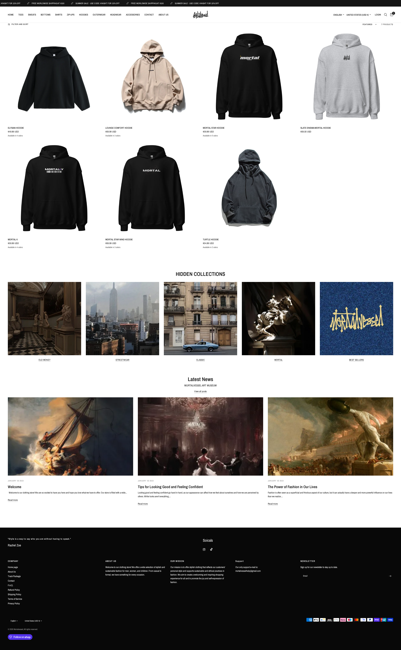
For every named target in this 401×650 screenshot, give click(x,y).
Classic (200, 360)
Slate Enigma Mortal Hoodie (315, 127)
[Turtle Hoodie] (249, 188)
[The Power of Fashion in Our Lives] (330, 436)
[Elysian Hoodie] (54, 76)
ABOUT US (163, 14)
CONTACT (149, 14)
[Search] (386, 15)
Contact (11, 580)
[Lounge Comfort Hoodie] (151, 76)
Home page (13, 567)
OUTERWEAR (99, 14)
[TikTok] (213, 549)
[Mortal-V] (54, 188)
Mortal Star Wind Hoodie (119, 239)
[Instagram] (206, 549)
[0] (391, 15)
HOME (11, 14)
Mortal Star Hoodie (213, 127)
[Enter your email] (390, 576)
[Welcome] (70, 436)
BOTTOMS (45, 14)
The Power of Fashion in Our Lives (292, 486)
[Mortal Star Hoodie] (249, 76)
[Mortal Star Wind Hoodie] (151, 188)
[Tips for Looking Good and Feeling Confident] (200, 436)
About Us (12, 571)
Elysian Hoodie (16, 127)
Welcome (14, 486)
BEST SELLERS (356, 360)
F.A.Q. (10, 585)
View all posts (200, 391)
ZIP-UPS (70, 14)
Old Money (45, 360)
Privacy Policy (14, 603)
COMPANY (13, 561)
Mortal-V (13, 239)
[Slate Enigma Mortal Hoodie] (346, 76)
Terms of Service (15, 599)
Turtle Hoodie (211, 239)
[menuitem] (12, 14)
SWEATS (32, 14)
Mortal (278, 360)
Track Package (14, 576)
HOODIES (83, 14)
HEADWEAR (115, 14)
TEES (20, 14)
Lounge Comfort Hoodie (118, 127)
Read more (13, 500)
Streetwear (123, 360)
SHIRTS (58, 14)
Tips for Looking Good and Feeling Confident (170, 486)
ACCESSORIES (133, 14)
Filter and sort (20, 24)
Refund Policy (14, 589)
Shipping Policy (14, 594)
